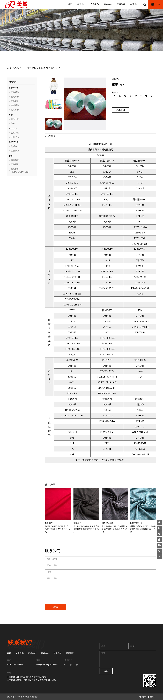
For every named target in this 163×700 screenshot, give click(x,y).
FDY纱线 (13, 128)
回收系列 (15, 92)
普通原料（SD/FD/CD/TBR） (20, 170)
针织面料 (15, 119)
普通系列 (43, 68)
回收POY (15, 151)
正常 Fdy (15, 133)
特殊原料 (15, 160)
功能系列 (15, 110)
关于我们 (81, 4)
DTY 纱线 (31, 68)
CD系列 (14, 101)
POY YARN (14, 142)
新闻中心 (108, 4)
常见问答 (121, 4)
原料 (11, 156)
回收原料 (15, 164)
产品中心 (95, 4)
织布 (13, 123)
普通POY (15, 146)
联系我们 (134, 4)
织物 (11, 115)
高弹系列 (15, 105)
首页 (70, 4)
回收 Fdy (15, 137)
